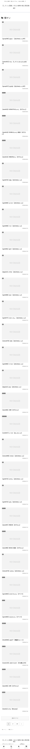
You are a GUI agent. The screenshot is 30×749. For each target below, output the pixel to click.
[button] (26, 409)
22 (17, 724)
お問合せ (22, 744)
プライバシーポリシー (7, 744)
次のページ (15, 718)
